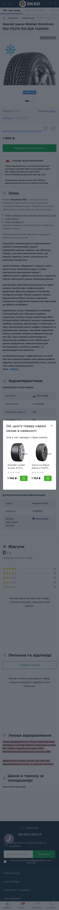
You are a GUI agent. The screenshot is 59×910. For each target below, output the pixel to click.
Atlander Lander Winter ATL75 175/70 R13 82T (16, 467)
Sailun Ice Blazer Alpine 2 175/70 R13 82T (41, 467)
